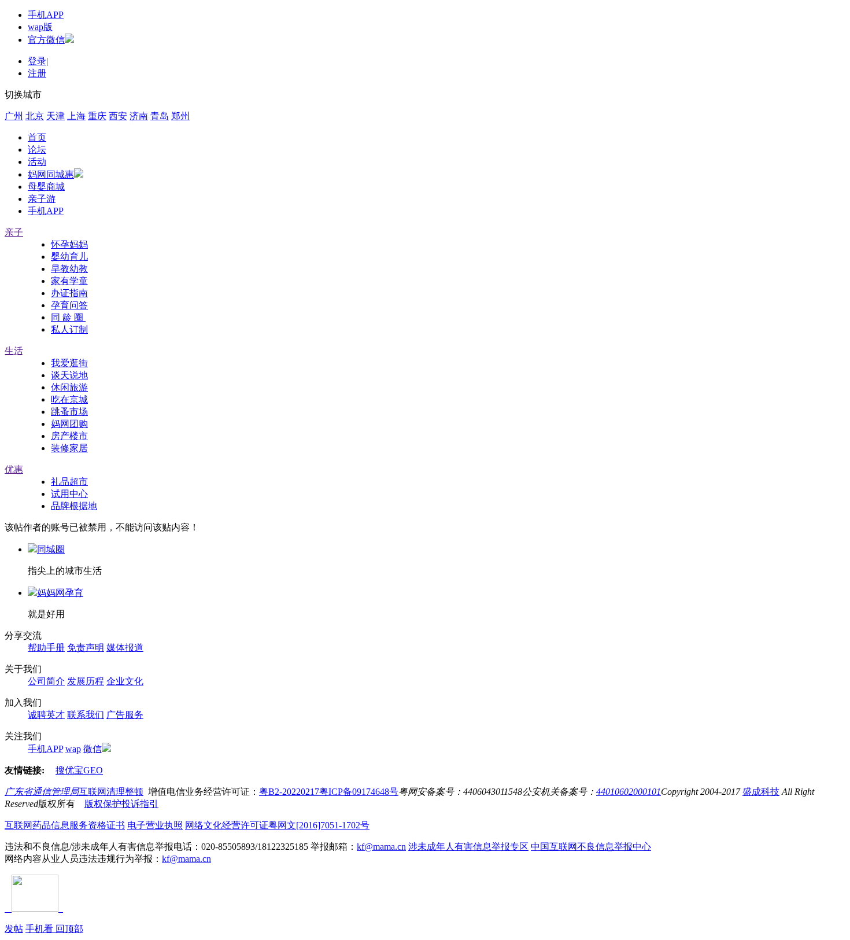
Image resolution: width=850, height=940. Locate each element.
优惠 (14, 469)
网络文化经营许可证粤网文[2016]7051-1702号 (277, 825)
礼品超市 (69, 481)
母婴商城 (46, 186)
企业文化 (124, 681)
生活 (14, 351)
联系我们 (85, 715)
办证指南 (69, 293)
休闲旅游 (69, 387)
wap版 (40, 27)
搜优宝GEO (79, 770)
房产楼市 (69, 436)
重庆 (97, 116)
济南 (139, 116)
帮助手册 (46, 648)
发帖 (14, 929)
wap (73, 749)
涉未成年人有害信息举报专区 (468, 846)
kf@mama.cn (381, 846)
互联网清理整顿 (111, 792)
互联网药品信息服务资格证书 (65, 825)
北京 (34, 116)
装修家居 (69, 448)
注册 (37, 73)
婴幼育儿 (69, 256)
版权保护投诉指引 (121, 804)
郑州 (180, 116)
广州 (14, 116)
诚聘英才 (46, 715)
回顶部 (69, 929)
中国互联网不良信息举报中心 (591, 846)
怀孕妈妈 (69, 244)
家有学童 (69, 281)
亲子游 (42, 199)
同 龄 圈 (68, 317)
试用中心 (69, 494)
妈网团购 (69, 424)
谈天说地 (69, 375)
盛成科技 (760, 792)
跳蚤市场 (69, 411)
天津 (55, 116)
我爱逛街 (69, 363)
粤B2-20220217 (289, 792)
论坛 (37, 149)
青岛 (159, 116)
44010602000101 (628, 792)
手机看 (40, 929)
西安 (118, 116)
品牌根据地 (74, 506)
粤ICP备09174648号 (358, 792)
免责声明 (85, 648)
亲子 (14, 232)
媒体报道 (124, 648)
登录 (37, 61)
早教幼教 (69, 269)
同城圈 (51, 549)
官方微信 (46, 40)
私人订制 (69, 329)
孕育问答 (69, 305)
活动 (37, 162)
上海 (76, 116)
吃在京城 (69, 399)
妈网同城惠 (51, 174)
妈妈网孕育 (60, 593)
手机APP (46, 15)
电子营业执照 (155, 825)
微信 (92, 749)
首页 (37, 137)
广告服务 (124, 715)
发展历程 (85, 681)
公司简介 (46, 681)
